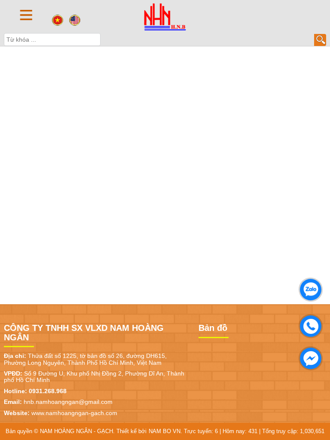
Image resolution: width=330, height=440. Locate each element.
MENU (26, 14)
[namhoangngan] (165, 16)
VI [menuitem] (57, 20)
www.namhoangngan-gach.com (74, 412)
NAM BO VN (164, 431)
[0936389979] (308, 324)
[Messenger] (308, 356)
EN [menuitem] (74, 20)
